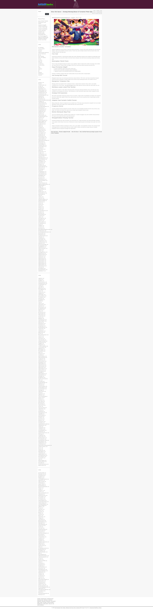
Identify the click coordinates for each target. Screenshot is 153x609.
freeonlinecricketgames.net (43, 533)
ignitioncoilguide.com (42, 460)
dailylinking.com (41, 309)
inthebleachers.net (41, 583)
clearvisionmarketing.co (42, 396)
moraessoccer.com (42, 525)
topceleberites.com (42, 362)
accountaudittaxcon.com (43, 210)
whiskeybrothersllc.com (42, 269)
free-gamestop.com (42, 110)
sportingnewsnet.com (42, 154)
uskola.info (40, 392)
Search (39, 11)
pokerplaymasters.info (42, 92)
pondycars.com (41, 420)
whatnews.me (41, 398)
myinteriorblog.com (42, 415)
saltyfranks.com (41, 509)
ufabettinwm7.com (41, 257)
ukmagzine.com (41, 112)
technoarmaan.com (42, 444)
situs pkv (40, 75)
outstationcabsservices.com (43, 432)
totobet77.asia (41, 249)
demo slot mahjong (42, 57)
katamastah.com (41, 201)
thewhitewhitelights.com (43, 551)
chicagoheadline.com (42, 284)
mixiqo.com (40, 224)
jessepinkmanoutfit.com (42, 116)
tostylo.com (40, 126)
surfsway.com (41, 329)
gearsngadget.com (41, 349)
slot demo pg (40, 63)
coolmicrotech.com (42, 436)
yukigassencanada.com (42, 341)
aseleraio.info (41, 204)
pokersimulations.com (42, 356)
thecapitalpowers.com (42, 245)
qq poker (44, 602)
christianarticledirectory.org (43, 593)
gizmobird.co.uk (41, 476)
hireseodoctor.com (41, 351)
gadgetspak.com (41, 348)
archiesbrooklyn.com (42, 536)
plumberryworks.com (42, 230)
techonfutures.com (41, 421)
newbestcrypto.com (42, 130)
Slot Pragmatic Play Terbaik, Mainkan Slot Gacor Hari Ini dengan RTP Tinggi (69, 607)
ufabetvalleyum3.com (42, 265)
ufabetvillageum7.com (42, 368)
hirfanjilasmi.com (41, 219)
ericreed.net (40, 558)
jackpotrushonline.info (42, 103)
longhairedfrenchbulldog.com (43, 140)
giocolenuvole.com (41, 312)
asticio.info (40, 205)
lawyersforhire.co (41, 141)
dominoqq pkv (43, 598)
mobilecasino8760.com (42, 560)
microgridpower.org (42, 223)
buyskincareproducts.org (43, 585)
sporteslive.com (41, 156)
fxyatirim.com (41, 317)
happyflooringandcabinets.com (44, 184)
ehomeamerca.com (42, 323)
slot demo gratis (41, 65)
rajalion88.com (41, 287)
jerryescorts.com (41, 167)
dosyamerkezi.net (41, 497)
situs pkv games (41, 48)
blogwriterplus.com (42, 88)
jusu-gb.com (40, 86)
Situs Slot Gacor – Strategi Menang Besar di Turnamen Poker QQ (71, 11)
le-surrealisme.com (42, 499)
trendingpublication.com (42, 252)
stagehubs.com (41, 278)
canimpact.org (41, 574)
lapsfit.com (40, 352)
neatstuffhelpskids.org (42, 524)
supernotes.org (41, 198)
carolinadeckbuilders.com (43, 504)
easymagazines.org (42, 218)
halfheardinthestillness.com (43, 555)
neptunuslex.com (41, 480)
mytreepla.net (41, 354)
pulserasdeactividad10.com (43, 579)
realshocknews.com (42, 189)
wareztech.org (41, 113)
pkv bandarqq (40, 47)
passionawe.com (41, 228)
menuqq (38, 598)
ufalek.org (40, 181)
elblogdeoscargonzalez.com (43, 541)
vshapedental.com (41, 427)
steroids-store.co (41, 544)
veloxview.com (41, 267)
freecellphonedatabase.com (43, 106)
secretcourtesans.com (42, 282)
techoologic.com (41, 422)
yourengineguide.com (42, 430)
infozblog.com (41, 539)
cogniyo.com (40, 216)
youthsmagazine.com (42, 146)
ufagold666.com (41, 413)
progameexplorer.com (42, 454)
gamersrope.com (41, 107)
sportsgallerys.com (42, 161)
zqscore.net (40, 203)
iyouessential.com (41, 313)
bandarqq (40, 72)
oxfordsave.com (41, 131)
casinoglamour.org (41, 590)
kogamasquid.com (41, 588)
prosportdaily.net (41, 403)
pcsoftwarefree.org (41, 308)
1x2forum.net (40, 279)
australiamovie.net (41, 475)
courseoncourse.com (42, 93)
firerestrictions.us (41, 535)
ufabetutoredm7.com (42, 264)
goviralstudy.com (41, 575)
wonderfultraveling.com (42, 529)
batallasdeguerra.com (42, 521)
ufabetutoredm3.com (42, 263)
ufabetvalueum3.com (42, 366)
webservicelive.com (42, 465)
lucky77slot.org (41, 176)
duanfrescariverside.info (43, 378)
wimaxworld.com (41, 531)
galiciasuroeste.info (42, 520)
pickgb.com (40, 190)
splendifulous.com (41, 359)
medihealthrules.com (42, 425)
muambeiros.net (41, 538)
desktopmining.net (41, 582)
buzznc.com (40, 447)
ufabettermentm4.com (42, 254)
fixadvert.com (41, 487)
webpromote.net (41, 543)
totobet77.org (40, 250)
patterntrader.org (41, 194)
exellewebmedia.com (42, 108)
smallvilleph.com (41, 519)
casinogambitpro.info (42, 91)
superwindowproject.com (43, 570)
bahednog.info (41, 96)
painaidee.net (40, 147)
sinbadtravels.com (41, 111)
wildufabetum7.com (42, 270)
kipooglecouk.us (41, 565)
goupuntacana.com (42, 288)
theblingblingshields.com (43, 157)
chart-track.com (41, 528)
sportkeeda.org (41, 213)
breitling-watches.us (42, 485)
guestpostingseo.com (42, 90)
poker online (45, 603)
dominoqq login (50, 598)
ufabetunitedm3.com (42, 259)
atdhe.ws (40, 553)
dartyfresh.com (41, 305)
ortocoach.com (41, 226)
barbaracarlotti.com (42, 580)
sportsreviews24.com (42, 174)
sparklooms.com (41, 243)
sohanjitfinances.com (42, 240)
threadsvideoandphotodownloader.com (45, 100)
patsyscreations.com (42, 295)
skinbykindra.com (41, 450)
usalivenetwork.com (42, 102)
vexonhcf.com (41, 491)
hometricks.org (41, 220)
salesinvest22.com (42, 405)
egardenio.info (41, 206)
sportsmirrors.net (41, 162)
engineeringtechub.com (42, 166)
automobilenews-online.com (43, 440)
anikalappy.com (41, 376)
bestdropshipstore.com (42, 327)
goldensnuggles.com (42, 121)
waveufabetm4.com (42, 371)
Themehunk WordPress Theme (95, 607)
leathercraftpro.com (42, 221)
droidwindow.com (41, 411)
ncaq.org (40, 302)
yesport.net (40, 125)
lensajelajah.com (41, 299)
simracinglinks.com (42, 496)
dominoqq (46, 599)
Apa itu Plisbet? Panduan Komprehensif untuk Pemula (43, 22)
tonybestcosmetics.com (43, 446)
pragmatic (40, 68)
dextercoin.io (40, 592)
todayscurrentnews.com (42, 248)
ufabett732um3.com (42, 391)
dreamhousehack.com (42, 437)
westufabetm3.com (42, 268)
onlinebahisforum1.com (42, 283)
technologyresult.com (42, 319)
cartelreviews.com (41, 328)
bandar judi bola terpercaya (43, 52)
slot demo (40, 60)
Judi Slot (73, 17)
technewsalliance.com (42, 387)
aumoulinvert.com (41, 568)
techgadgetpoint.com (42, 171)
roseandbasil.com (41, 550)
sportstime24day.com (42, 155)
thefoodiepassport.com (42, 569)
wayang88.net (41, 372)
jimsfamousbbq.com (42, 472)
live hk (39, 58)
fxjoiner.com (40, 449)
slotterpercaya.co (41, 238)
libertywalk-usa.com (42, 474)
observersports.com (42, 136)
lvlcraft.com (40, 333)
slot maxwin (53, 601)
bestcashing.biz (41, 534)
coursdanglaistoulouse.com (43, 479)
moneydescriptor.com (42, 145)
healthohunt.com (41, 383)
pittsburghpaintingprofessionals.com (45, 229)
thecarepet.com (41, 87)
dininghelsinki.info (41, 377)
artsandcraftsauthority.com (43, 464)
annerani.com (40, 510)
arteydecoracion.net (42, 545)
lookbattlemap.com (42, 122)
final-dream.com (41, 400)
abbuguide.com (41, 318)
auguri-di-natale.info (42, 481)
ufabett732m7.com (41, 408)
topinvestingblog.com (42, 505)
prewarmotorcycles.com (42, 495)
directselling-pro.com (42, 456)
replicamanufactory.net (42, 357)
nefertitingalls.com (41, 294)
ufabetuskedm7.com (42, 262)
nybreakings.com (41, 431)
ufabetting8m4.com (42, 363)
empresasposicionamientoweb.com (45, 445)
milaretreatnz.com (41, 516)
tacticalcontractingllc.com (43, 244)
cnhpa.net (40, 195)
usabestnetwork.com (42, 115)
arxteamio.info (41, 208)
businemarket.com (41, 142)
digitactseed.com (41, 332)
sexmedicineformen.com (43, 235)
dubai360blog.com (41, 175)
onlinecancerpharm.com (42, 180)
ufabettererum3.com (42, 253)
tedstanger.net (41, 390)
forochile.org (40, 526)
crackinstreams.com (42, 347)
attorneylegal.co (41, 169)
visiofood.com (41, 410)
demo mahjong (41, 56)
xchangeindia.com (41, 435)
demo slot (40, 61)
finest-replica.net (41, 401)
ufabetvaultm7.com (42, 367)
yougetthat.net (41, 127)
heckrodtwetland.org (42, 554)
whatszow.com (41, 322)
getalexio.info (41, 209)
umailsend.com (41, 117)
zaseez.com (40, 290)
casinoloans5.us (41, 563)
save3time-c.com (41, 490)
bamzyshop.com (41, 418)
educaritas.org (41, 298)
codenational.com (41, 452)
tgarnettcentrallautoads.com (43, 486)
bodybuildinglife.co (41, 185)
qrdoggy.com (40, 186)
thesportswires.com (42, 151)
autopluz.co (40, 489)
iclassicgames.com (42, 132)
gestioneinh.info (41, 402)
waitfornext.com (41, 395)
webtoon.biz (40, 150)
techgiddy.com (41, 101)
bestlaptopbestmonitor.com (43, 548)
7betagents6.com (41, 344)
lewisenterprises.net (42, 307)
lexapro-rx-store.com (42, 584)
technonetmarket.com (42, 388)
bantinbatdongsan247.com (43, 95)
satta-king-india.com (42, 339)
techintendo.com (41, 324)
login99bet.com (41, 280)
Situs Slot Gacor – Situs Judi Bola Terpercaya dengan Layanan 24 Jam (87, 131)
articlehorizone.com (42, 342)
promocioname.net (41, 530)
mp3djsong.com (41, 477)
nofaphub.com (41, 293)
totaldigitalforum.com (42, 442)
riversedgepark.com (42, 289)
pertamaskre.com (41, 98)
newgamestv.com (41, 160)
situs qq (39, 51)
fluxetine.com (41, 559)
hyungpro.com (41, 152)
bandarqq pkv (40, 73)
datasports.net (41, 164)
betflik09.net (40, 300)
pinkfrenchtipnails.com (42, 159)
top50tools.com (41, 506)
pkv (39, 66)
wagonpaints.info (41, 393)
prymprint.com (41, 211)
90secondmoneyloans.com (43, 334)
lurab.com (40, 459)
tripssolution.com (41, 338)
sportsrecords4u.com (42, 361)
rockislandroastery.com (42, 455)
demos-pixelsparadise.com (43, 492)
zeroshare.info (41, 514)
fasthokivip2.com (41, 135)
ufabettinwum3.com (42, 258)
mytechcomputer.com (42, 461)
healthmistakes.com (42, 191)
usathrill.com (40, 426)
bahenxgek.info (41, 97)
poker (39, 67)
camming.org (40, 285)
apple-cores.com (41, 578)
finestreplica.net (41, 381)
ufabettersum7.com (42, 255)
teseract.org (40, 406)
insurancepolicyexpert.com (43, 501)
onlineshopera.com (42, 304)
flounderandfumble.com (42, 382)
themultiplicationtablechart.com (44, 589)
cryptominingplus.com (42, 137)
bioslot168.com (41, 462)
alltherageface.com (42, 451)
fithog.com (40, 546)
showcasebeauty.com (42, 500)
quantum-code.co (41, 397)
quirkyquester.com (41, 234)
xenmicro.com (41, 303)
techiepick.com (41, 417)
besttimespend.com (42, 214)
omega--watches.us (42, 484)
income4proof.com (41, 297)
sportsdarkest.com (41, 149)
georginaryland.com (42, 549)
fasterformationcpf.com (42, 120)
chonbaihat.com (41, 540)
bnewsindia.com (41, 416)
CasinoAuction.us (41, 564)
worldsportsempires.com (43, 199)
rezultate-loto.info (41, 358)
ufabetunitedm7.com (42, 260)
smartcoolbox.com (41, 239)
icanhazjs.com (41, 573)
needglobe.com (41, 225)
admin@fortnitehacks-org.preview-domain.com (61, 17)
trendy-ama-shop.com (42, 407)
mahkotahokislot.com (42, 179)
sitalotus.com (41, 196)
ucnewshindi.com (41, 105)
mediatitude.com (41, 494)
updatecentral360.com (42, 200)
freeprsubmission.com (42, 412)
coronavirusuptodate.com (43, 346)
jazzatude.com (41, 511)
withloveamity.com (41, 314)
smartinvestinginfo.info (42, 386)
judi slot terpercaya (42, 53)
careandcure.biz (41, 215)
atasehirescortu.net (42, 165)
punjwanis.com (41, 82)
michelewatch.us (41, 482)
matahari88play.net (42, 144)
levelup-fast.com (41, 353)
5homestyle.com (41, 594)
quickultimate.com (41, 233)
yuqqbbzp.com (41, 343)
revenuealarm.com (41, 457)
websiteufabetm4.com (42, 373)
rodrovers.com (41, 337)
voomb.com (40, 170)
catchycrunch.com (41, 292)
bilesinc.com (40, 515)
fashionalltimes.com (42, 441)
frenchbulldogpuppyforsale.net (44, 587)
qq (38, 71)
